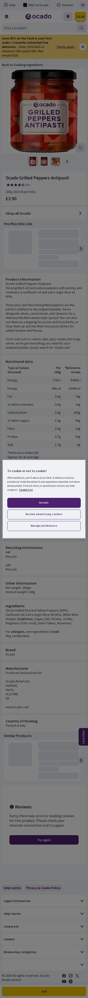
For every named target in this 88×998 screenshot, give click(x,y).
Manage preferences (44, 525)
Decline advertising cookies (44, 514)
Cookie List (26, 489)
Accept (44, 502)
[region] (44, 499)
